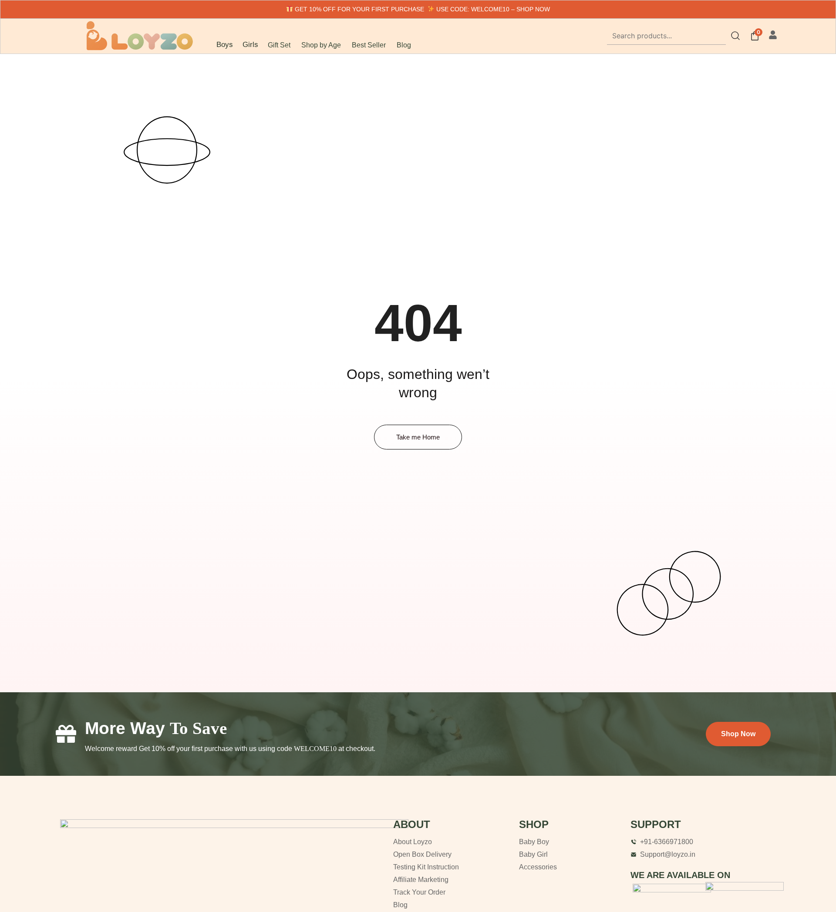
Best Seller (369, 45)
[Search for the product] (735, 36)
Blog (404, 45)
